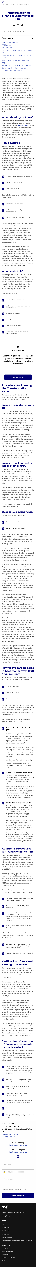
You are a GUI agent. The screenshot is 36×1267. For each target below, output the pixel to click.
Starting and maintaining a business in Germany (17, 1240)
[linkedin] (18, 1156)
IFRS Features (6, 45)
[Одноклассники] (18, 25)
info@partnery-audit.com (10, 1134)
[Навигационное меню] (33, 1)
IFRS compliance (23, 125)
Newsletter (5, 1254)
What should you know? (10, 42)
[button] (18, 377)
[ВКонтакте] (14, 25)
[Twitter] (22, 25)
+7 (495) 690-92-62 (8, 1137)
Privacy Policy (6, 1216)
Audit (3, 1224)
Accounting (5, 1227)
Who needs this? (7, 47)
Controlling (5, 1234)
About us (5, 1249)
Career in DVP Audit (8, 1257)
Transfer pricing (7, 1237)
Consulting (5, 1230)
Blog (3, 1260)
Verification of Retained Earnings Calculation (17, 65)
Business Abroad (7, 1251)
